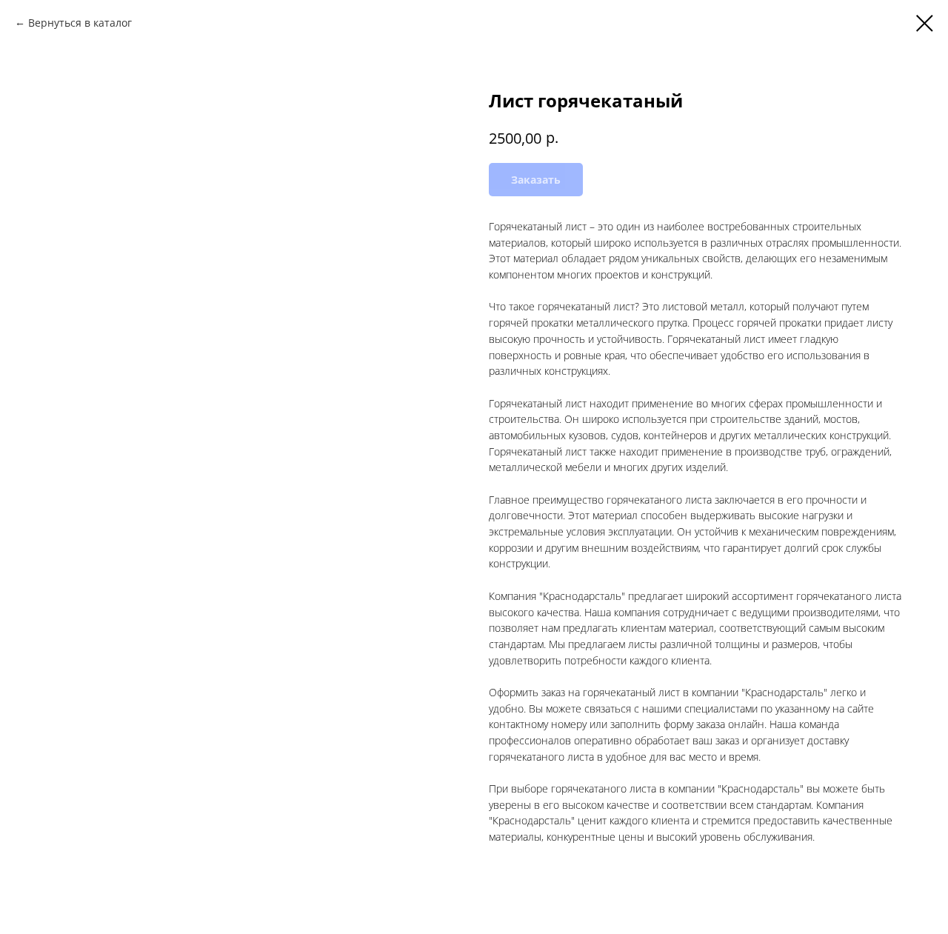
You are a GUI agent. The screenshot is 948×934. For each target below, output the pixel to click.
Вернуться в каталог (80, 23)
